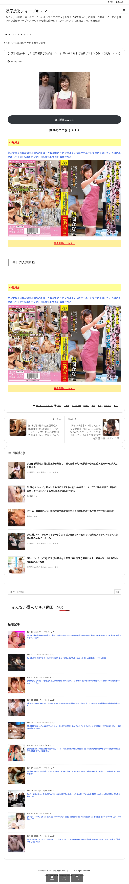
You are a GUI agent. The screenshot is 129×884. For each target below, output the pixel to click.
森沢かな (107, 405)
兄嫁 (99, 405)
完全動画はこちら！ (64, 243)
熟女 (116, 405)
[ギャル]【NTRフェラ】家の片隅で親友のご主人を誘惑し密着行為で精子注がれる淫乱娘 (70, 511)
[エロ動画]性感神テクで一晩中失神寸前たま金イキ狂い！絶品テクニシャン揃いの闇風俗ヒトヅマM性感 (66, 658)
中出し (86, 405)
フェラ (66, 405)
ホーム (9, 34)
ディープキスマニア (24, 34)
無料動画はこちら (64, 119)
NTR (59, 405)
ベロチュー (76, 405)
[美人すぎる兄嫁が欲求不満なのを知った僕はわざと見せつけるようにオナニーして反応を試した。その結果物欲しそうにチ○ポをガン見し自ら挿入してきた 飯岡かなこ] (64, 198)
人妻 (93, 405)
